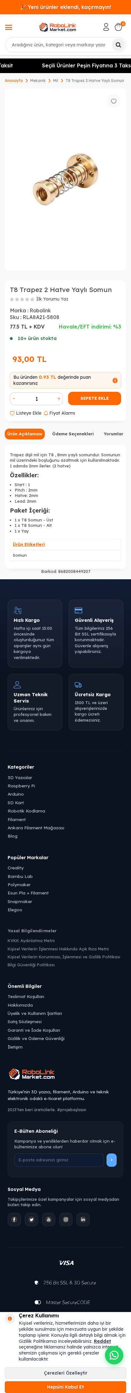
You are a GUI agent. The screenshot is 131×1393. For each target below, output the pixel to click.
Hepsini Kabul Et (65, 1387)
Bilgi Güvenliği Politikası (31, 964)
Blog (12, 836)
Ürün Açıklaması (24, 433)
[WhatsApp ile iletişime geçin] (114, 1355)
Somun (20, 555)
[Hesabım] (106, 27)
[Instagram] (65, 1219)
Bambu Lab (20, 876)
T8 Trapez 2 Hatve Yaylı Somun (95, 80)
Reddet (102, 1341)
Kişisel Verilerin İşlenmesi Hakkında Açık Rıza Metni (58, 948)
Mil (55, 80)
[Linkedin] (83, 1219)
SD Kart (16, 802)
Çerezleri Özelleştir (65, 1373)
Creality (16, 867)
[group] (65, 179)
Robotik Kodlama (26, 810)
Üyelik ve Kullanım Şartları (35, 1013)
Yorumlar (113, 433)
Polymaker (19, 884)
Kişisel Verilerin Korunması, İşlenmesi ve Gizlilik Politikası (64, 956)
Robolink (40, 310)
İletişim (15, 1047)
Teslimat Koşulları (26, 996)
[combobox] (65, 44)
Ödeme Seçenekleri (73, 433)
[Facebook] (14, 1219)
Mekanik (38, 80)
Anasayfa (14, 80)
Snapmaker (20, 901)
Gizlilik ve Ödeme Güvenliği (36, 1038)
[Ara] (118, 44)
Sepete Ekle (94, 398)
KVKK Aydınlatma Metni (31, 940)
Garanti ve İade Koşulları (34, 1030)
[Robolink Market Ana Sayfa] (65, 1075)
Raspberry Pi (21, 785)
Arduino (16, 794)
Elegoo (15, 909)
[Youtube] (48, 1219)
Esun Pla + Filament (28, 892)
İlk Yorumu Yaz (52, 299)
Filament (17, 819)
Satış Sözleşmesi (25, 1021)
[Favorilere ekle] (113, 101)
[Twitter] (31, 1219)
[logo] (57, 27)
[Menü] (8, 28)
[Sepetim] (118, 27)
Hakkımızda (20, 1005)
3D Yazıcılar (20, 777)
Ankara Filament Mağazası (36, 827)
